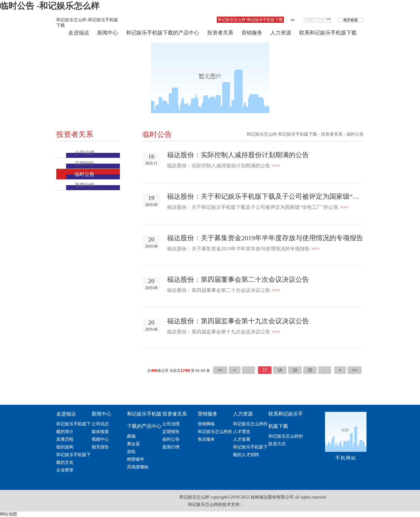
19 (295, 370)
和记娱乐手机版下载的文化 (73, 458)
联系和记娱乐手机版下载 (328, 33)
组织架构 (64, 447)
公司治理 (84, 152)
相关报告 (100, 447)
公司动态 (100, 424)
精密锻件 (135, 459)
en (293, 19)
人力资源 (280, 33)
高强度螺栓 (138, 467)
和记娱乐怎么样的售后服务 (215, 435)
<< (220, 370)
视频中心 (100, 439)
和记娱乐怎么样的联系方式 (285, 440)
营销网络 (206, 424)
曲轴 (131, 436)
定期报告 (84, 163)
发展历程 (64, 439)
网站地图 (8, 514)
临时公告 (84, 174)
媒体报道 (100, 431)
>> (354, 370)
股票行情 (84, 185)
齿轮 (131, 451)
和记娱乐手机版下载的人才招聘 (250, 451)
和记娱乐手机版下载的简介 (73, 428)
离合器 (133, 444)
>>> (276, 165)
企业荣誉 (64, 470)
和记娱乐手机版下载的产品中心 (162, 33)
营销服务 (251, 33)
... (248, 370)
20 (310, 370)
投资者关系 (220, 33)
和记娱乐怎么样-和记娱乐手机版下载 (250, 19)
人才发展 (241, 439)
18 (280, 370)
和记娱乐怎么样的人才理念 (250, 428)
